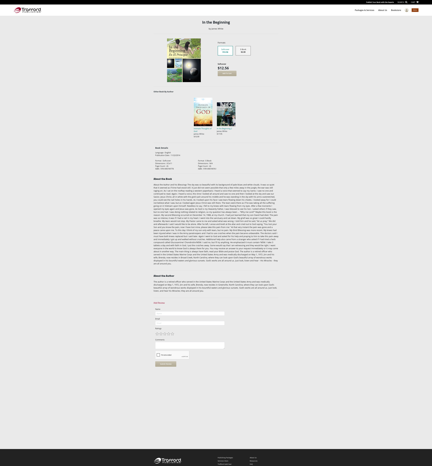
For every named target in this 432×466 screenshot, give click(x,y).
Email (157, 319)
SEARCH (401, 2)
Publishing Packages (225, 458)
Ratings (158, 328)
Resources (254, 461)
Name (157, 309)
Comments (160, 339)
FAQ (251, 464)
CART (413, 2)
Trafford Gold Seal (224, 464)
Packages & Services (364, 10)
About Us (382, 10)
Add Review (159, 302)
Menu (415, 10)
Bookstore (396, 10)
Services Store (223, 461)
